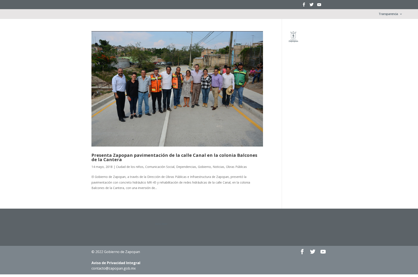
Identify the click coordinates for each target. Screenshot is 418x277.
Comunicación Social (159, 167)
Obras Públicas (236, 167)
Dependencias (186, 167)
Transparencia (388, 14)
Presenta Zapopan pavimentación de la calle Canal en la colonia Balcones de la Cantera (174, 157)
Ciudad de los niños (129, 167)
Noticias (218, 167)
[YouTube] (319, 6)
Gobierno (204, 167)
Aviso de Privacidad (115, 262)
